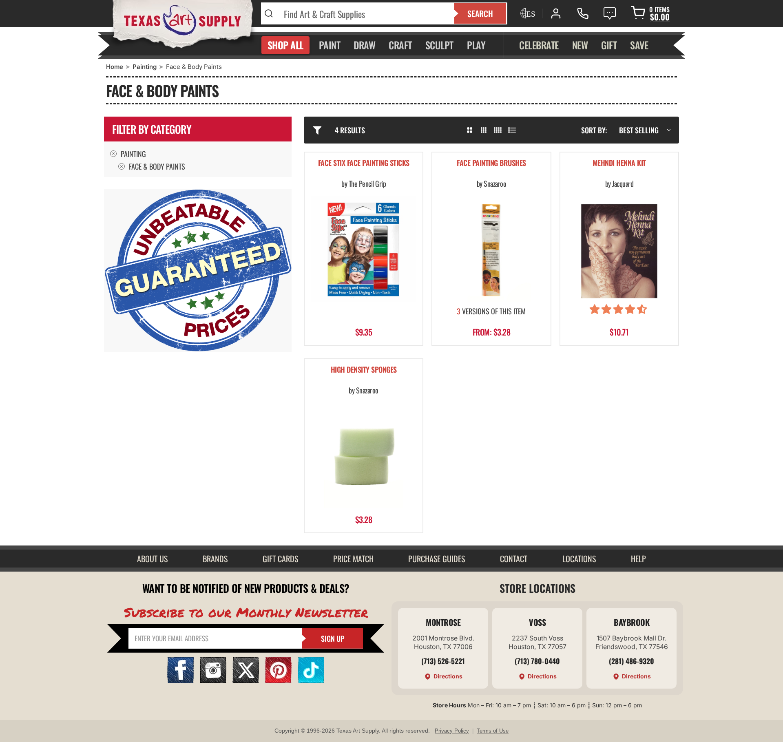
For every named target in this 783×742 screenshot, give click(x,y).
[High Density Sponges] (363, 455)
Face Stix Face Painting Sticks (363, 163)
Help (638, 558)
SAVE (639, 45)
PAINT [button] (330, 45)
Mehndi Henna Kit (619, 163)
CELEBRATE (539, 45)
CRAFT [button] (400, 45)
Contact (513, 558)
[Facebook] (180, 680)
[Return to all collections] (113, 154)
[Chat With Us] (609, 13)
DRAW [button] (364, 45)
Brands (215, 558)
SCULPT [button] (439, 45)
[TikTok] (311, 680)
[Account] (555, 13)
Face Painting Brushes (491, 163)
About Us (152, 558)
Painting (145, 67)
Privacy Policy (452, 731)
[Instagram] (213, 680)
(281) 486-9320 (631, 661)
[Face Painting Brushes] (491, 249)
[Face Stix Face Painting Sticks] (363, 249)
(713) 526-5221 (443, 661)
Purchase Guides (436, 558)
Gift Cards (280, 558)
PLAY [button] (476, 45)
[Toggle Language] (526, 13)
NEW (580, 45)
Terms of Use (493, 731)
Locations (579, 558)
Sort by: (594, 130)
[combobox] (364, 13)
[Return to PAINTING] (121, 166)
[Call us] (582, 13)
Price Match (353, 558)
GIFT (609, 45)
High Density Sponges (364, 370)
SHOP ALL (285, 45)
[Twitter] (245, 680)
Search (480, 13)
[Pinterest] (278, 680)
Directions (448, 676)
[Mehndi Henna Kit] (619, 249)
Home (114, 67)
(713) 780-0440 (537, 661)
